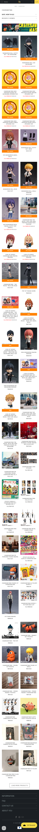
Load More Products (19, 785)
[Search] (32, 2)
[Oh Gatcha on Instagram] (19, 817)
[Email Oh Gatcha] (22, 817)
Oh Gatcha (22, 823)
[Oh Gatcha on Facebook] (16, 817)
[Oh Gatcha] (19, 2)
